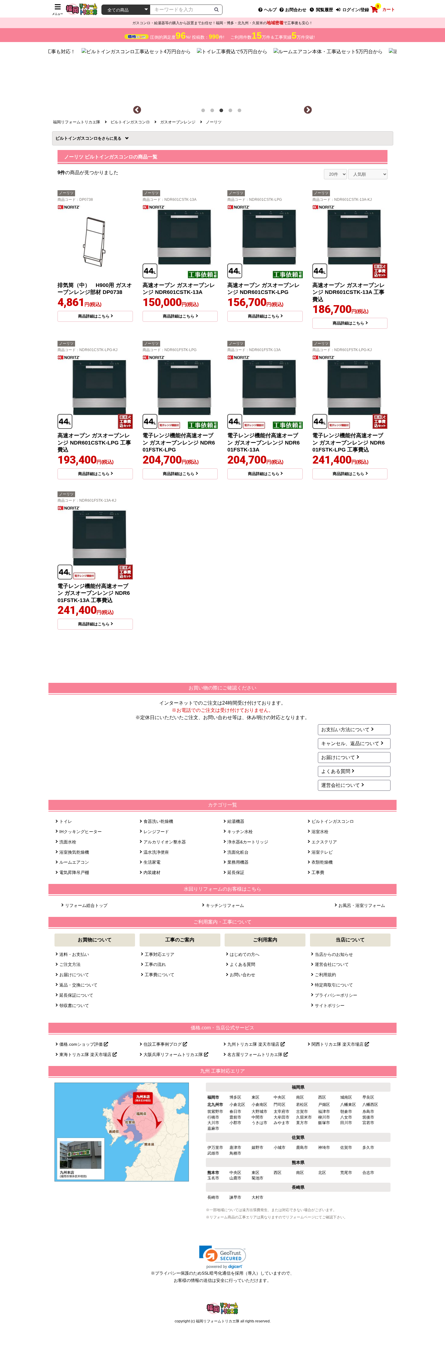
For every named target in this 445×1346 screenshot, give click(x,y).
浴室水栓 (320, 831)
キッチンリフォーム (225, 905)
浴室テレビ (322, 852)
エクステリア (324, 841)
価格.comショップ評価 (81, 1044)
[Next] (307, 110)
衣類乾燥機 (322, 862)
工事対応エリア (159, 954)
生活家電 (151, 862)
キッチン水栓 (240, 831)
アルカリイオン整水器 (164, 841)
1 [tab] (204, 112)
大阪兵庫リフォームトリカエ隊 (173, 1054)
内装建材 (151, 872)
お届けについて (338, 757)
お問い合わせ (242, 974)
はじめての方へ (244, 954)
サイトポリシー (329, 1005)
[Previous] (137, 110)
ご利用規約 (325, 974)
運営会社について (340, 785)
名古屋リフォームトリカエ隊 (255, 1054)
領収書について (74, 1005)
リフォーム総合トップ (86, 905)
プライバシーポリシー (336, 995)
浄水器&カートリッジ (247, 841)
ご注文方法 (70, 964)
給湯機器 (235, 821)
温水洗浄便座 (156, 852)
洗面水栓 (67, 841)
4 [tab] (232, 112)
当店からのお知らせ (334, 954)
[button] (222, 1257)
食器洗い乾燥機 (158, 821)
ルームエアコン (74, 862)
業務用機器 (238, 862)
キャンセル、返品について (350, 743)
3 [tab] (222, 112)
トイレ (65, 821)
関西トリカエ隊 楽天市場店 (338, 1044)
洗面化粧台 (238, 852)
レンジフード (156, 831)
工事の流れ (155, 964)
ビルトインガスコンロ (78, 138)
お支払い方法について (345, 729)
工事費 (318, 872)
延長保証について (76, 995)
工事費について (159, 974)
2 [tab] (213, 112)
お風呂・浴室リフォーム (361, 905)
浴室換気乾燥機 (74, 852)
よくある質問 (335, 771)
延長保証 (235, 872)
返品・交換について (78, 985)
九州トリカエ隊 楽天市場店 (254, 1044)
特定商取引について (334, 985)
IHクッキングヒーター (80, 831)
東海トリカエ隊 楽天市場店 (86, 1054)
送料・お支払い (74, 954)
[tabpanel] (222, 74)
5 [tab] (241, 112)
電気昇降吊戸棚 (74, 872)
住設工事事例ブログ (163, 1044)
